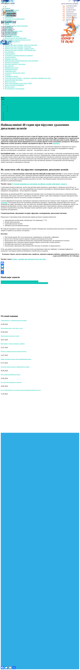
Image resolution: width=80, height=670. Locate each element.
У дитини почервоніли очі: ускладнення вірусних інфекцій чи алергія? (24, 283)
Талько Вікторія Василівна (13, 80)
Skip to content (5, 1)
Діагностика (9, 17)
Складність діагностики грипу (15, 73)
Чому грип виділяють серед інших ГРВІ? (18, 83)
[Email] (40, 269)
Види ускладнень (10, 12)
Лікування (8, 29)
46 (5, 6)
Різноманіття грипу (11, 69)
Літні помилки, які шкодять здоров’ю (10, 336)
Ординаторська (10, 54)
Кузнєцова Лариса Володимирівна (16, 26)
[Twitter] (40, 266)
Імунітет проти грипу (12, 10)
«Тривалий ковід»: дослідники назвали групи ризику (14, 320)
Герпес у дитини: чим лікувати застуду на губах (29, 259)
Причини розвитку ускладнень (15, 64)
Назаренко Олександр (12, 36)
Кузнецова (8, 27)
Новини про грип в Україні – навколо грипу (19, 48)
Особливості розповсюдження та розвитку (19, 55)
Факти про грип (10, 81)
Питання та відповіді (12, 62)
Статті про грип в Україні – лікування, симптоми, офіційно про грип (28, 78)
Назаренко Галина (11, 34)
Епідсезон (12, 106)
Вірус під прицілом (15, 109)
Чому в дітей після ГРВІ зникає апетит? (10, 374)
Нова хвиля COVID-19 (12, 41)
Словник (8, 74)
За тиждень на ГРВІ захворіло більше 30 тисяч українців (19, 281)
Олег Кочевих (9, 52)
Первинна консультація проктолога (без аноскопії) (21, 60)
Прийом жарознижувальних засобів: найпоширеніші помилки (16, 359)
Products (7, 8)
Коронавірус (9, 22)
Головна (7, 15)
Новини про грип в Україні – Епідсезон (18, 47)
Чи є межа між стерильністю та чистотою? (11, 382)
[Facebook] (40, 263)
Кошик (7, 24)
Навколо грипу (14, 108)
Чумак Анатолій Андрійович (14, 85)
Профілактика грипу (11, 67)
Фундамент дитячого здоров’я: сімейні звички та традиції (15, 366)
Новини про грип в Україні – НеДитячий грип (20, 50)
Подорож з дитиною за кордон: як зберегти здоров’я (13, 351)
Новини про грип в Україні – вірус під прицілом (21, 45)
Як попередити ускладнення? (14, 88)
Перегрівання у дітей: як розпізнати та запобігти (13, 343)
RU (6, 120)
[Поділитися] (40, 272)
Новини (7, 43)
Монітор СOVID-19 (11, 33)
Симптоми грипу (10, 71)
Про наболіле (9, 66)
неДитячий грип (10, 116)
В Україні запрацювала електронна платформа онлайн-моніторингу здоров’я (39, 184)
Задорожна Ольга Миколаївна (15, 19)
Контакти (8, 20)
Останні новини (10, 57)
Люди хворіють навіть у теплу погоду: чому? (12, 328)
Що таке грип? (10, 87)
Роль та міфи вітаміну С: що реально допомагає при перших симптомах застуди (21, 390)
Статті (7, 102)
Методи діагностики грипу (14, 31)
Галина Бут (8, 13)
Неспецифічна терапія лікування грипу (18, 40)
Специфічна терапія (11, 76)
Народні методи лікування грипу (16, 38)
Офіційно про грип (11, 59)
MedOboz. (56, 143)
